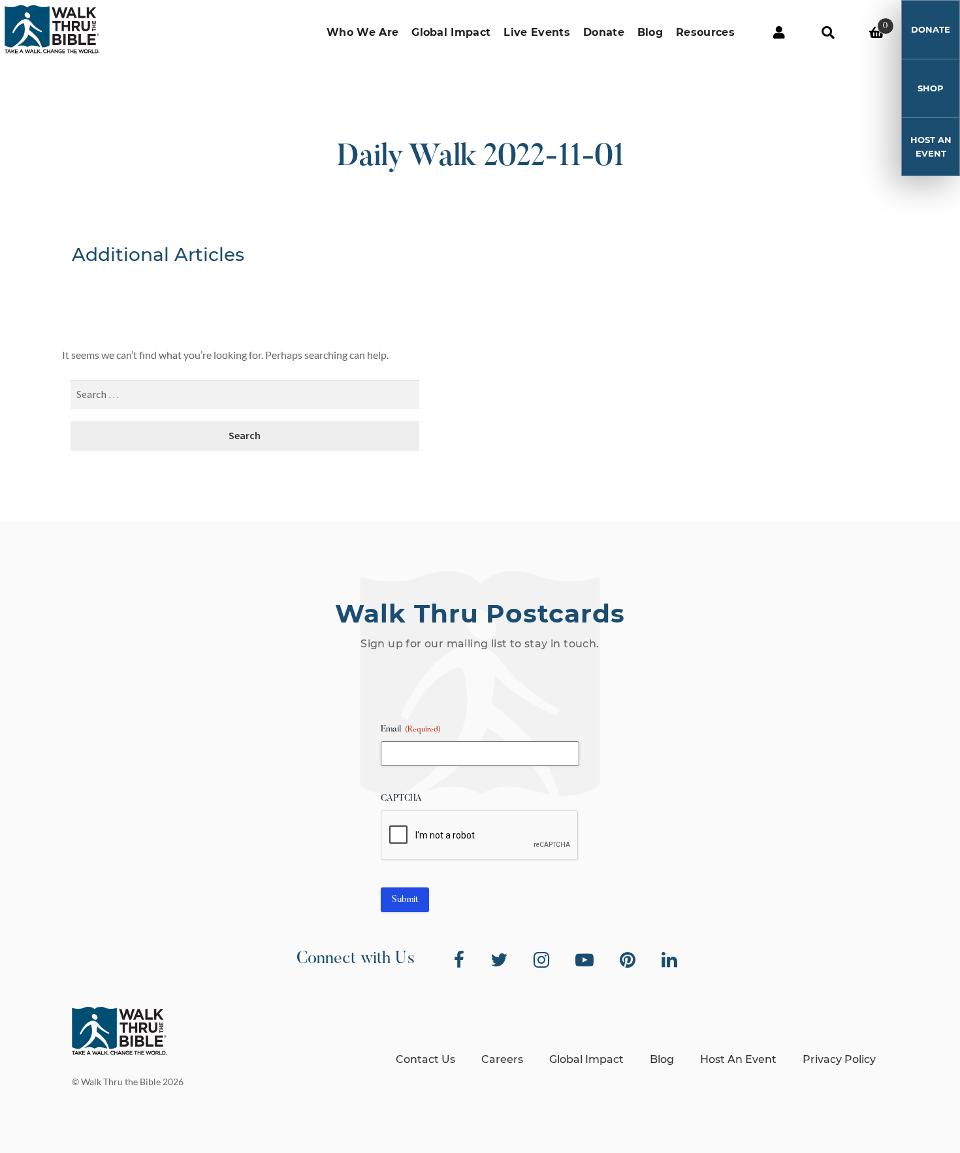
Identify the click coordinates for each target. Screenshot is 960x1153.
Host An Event (931, 146)
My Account (778, 32)
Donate (603, 32)
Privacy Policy (839, 1059)
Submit (405, 899)
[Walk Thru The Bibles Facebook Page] (459, 960)
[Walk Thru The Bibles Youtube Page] (584, 960)
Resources (705, 32)
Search (827, 32)
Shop (931, 88)
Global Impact (450, 32)
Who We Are (362, 32)
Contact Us (425, 1059)
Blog (650, 32)
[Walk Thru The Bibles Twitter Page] (498, 960)
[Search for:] (245, 395)
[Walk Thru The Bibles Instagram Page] (541, 960)
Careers (502, 1059)
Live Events (537, 32)
